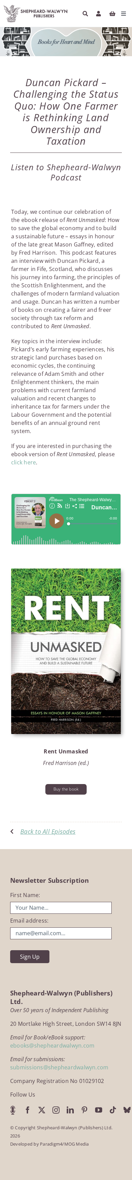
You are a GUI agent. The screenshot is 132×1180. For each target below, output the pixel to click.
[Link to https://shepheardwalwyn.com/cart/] (112, 13)
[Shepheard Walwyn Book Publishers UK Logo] (35, 6)
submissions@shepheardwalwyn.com (59, 1067)
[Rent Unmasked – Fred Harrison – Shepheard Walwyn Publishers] (66, 571)
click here (23, 462)
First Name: (25, 895)
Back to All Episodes (47, 831)
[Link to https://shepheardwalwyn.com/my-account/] (98, 13)
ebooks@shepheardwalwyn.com (52, 1045)
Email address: (29, 920)
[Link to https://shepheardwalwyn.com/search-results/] (85, 13)
